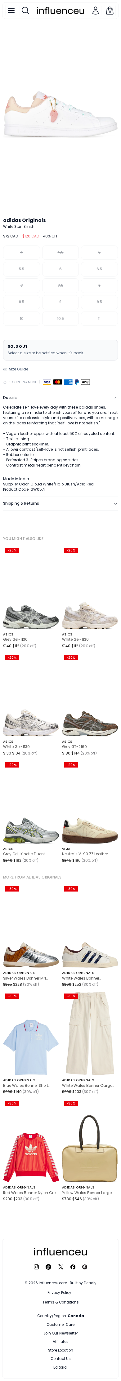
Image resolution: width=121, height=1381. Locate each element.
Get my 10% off (60, 1353)
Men (49, 1324)
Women (76, 1324)
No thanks (60, 1366)
